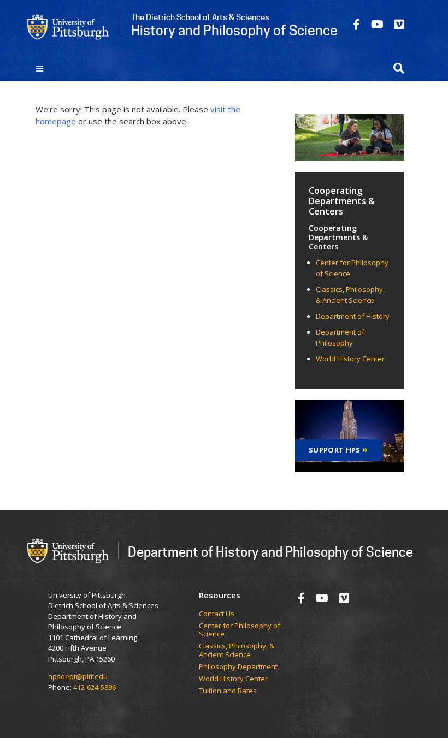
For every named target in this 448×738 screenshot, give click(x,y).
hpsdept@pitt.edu (78, 676)
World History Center (350, 359)
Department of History (353, 316)
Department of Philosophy (340, 337)
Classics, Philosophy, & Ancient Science (350, 294)
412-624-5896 (94, 687)
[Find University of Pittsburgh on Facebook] (356, 24)
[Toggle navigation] (39, 68)
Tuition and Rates (228, 691)
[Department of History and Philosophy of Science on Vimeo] (399, 24)
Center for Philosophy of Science (239, 630)
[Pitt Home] (68, 26)
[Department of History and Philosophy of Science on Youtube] (377, 24)
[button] (398, 68)
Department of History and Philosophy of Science (270, 551)
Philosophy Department (238, 667)
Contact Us (216, 614)
